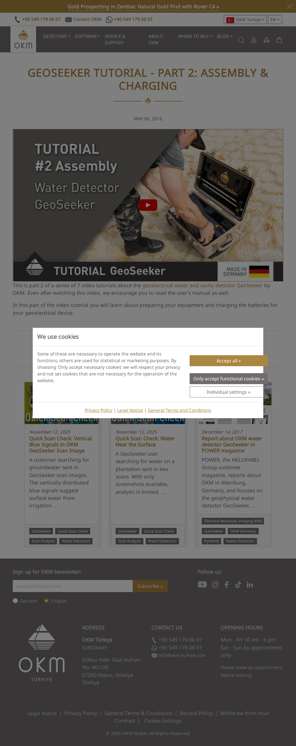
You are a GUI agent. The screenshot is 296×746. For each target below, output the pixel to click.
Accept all (227, 361)
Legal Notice (130, 410)
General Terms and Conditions (179, 410)
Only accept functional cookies (226, 378)
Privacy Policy (98, 410)
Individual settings (227, 392)
